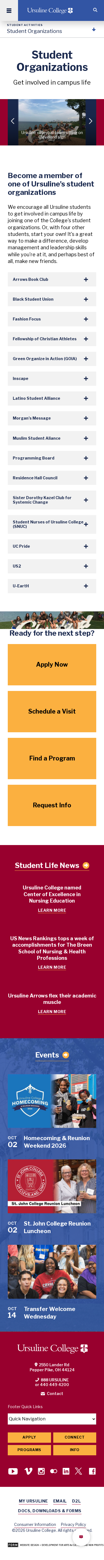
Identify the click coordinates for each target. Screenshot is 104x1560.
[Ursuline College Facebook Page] (92, 1472)
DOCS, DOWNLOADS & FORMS (50, 1510)
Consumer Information (35, 1524)
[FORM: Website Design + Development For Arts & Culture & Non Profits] (55, 1545)
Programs (29, 1450)
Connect (75, 1437)
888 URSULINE (55, 1379)
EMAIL (60, 1501)
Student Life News (47, 865)
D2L (76, 1501)
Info (75, 1450)
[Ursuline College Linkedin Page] (66, 1472)
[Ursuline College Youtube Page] (13, 1472)
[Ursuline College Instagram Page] (41, 1472)
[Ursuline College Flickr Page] (53, 1472)
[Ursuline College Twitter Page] (79, 1472)
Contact (55, 1393)
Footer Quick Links (25, 1406)
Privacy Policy (73, 1524)
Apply (29, 1437)
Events (47, 1055)
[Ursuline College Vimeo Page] (28, 1472)
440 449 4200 (54, 1384)
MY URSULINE (33, 1501)
